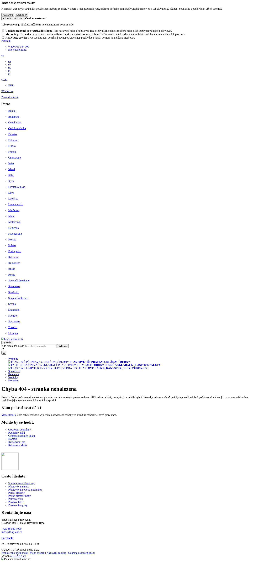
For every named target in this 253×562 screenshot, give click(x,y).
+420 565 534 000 (11, 528)
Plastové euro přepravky (21, 483)
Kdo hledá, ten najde (12, 345)
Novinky (13, 377)
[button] (2, 55)
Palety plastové (16, 492)
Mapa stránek (8, 414)
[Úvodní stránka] (12, 339)
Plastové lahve (16, 502)
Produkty (13, 358)
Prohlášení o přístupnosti (14, 552)
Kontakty (13, 380)
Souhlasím (21, 15)
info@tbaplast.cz (11, 532)
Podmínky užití (16, 432)
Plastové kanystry (17, 505)
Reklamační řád (16, 441)
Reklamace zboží (17, 445)
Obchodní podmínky (19, 429)
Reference (13, 374)
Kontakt (12, 438)
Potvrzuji (6, 40)
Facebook (7, 538)
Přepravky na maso (18, 486)
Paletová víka (15, 498)
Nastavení (8, 15)
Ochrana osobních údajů (21, 435)
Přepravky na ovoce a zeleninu (25, 489)
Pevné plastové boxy (19, 495)
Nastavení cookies (56, 552)
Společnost (14, 371)
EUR (11, 85)
